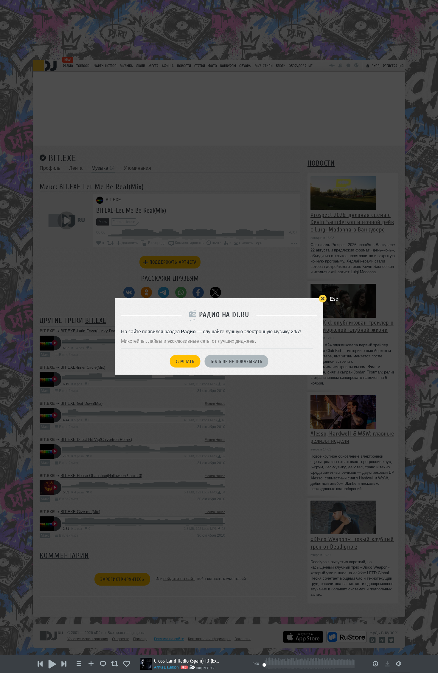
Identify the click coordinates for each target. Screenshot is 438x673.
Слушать (185, 361)
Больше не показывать (237, 361)
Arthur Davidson (166, 667)
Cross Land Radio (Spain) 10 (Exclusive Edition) (187, 661)
